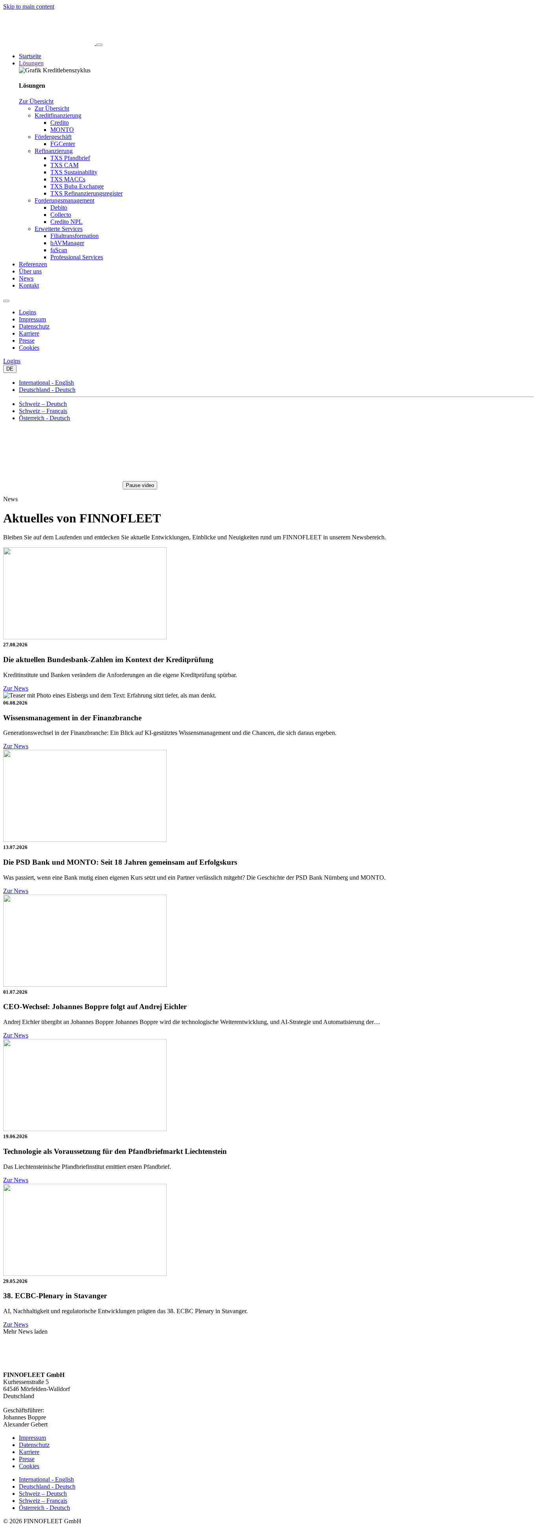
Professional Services (76, 257)
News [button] (26, 278)
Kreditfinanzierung (58, 115)
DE (9, 369)
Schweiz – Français (43, 411)
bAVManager (67, 243)
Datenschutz (34, 326)
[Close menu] (6, 301)
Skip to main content (28, 6)
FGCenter (62, 143)
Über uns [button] (30, 271)
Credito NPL (66, 221)
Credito (59, 122)
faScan (58, 250)
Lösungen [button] (31, 63)
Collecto (60, 214)
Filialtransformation (74, 236)
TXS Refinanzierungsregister (86, 193)
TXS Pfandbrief (70, 158)
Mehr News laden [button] (25, 1331)
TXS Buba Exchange (77, 186)
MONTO (62, 129)
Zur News (15, 688)
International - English (46, 382)
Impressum (32, 319)
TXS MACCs (67, 179)
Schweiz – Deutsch (43, 403)
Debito (58, 207)
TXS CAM (64, 165)
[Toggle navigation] (99, 45)
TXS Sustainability (73, 172)
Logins (27, 312)
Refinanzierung (54, 151)
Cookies (29, 347)
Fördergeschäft (53, 136)
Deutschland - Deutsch (47, 389)
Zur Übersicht (36, 101)
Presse (27, 340)
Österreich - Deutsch (44, 418)
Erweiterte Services (59, 228)
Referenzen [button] (33, 264)
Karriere (29, 333)
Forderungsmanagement (64, 200)
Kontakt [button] (29, 285)
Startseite (30, 56)
